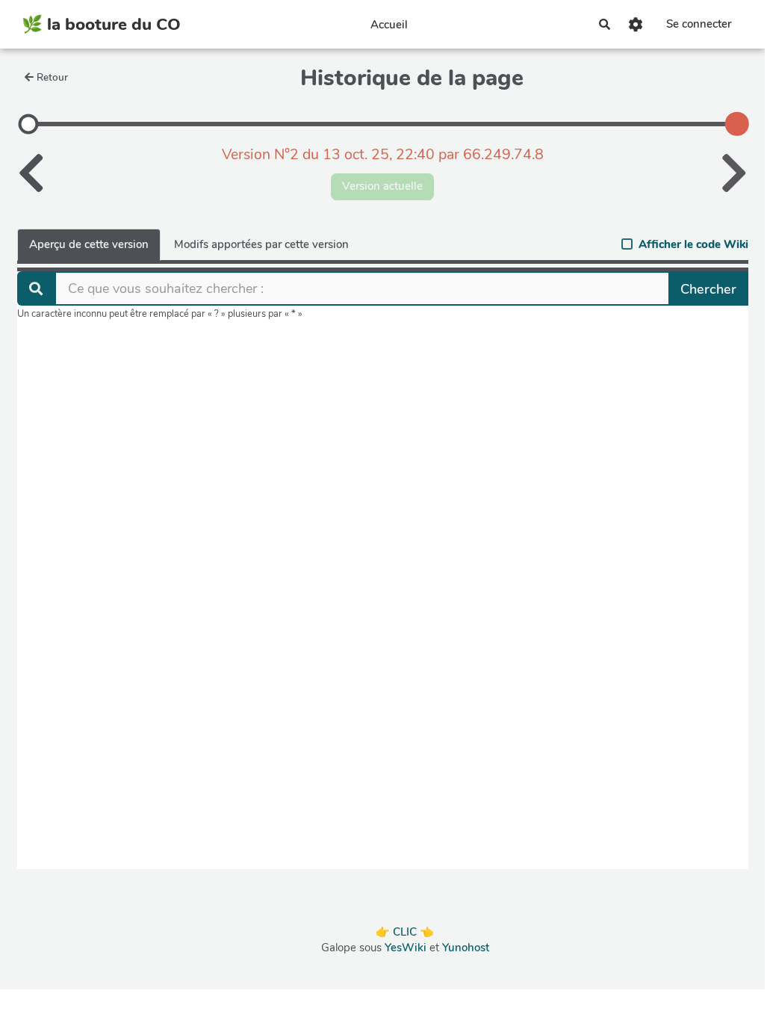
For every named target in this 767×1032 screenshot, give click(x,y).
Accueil (389, 24)
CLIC (405, 931)
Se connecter (698, 23)
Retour (52, 77)
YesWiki (405, 947)
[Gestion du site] (636, 24)
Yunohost (465, 947)
